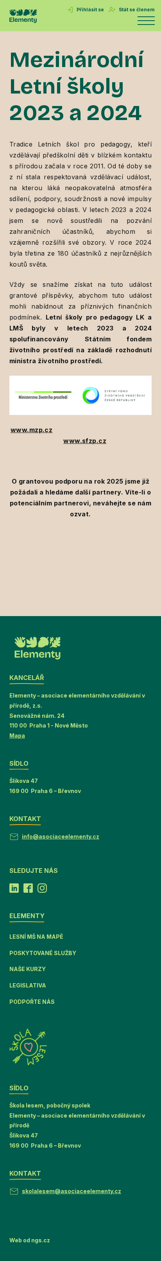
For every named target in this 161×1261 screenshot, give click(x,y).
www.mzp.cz (32, 430)
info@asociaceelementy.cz (60, 836)
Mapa (17, 735)
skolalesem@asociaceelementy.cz (71, 1191)
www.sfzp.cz (84, 441)
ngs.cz (40, 1240)
